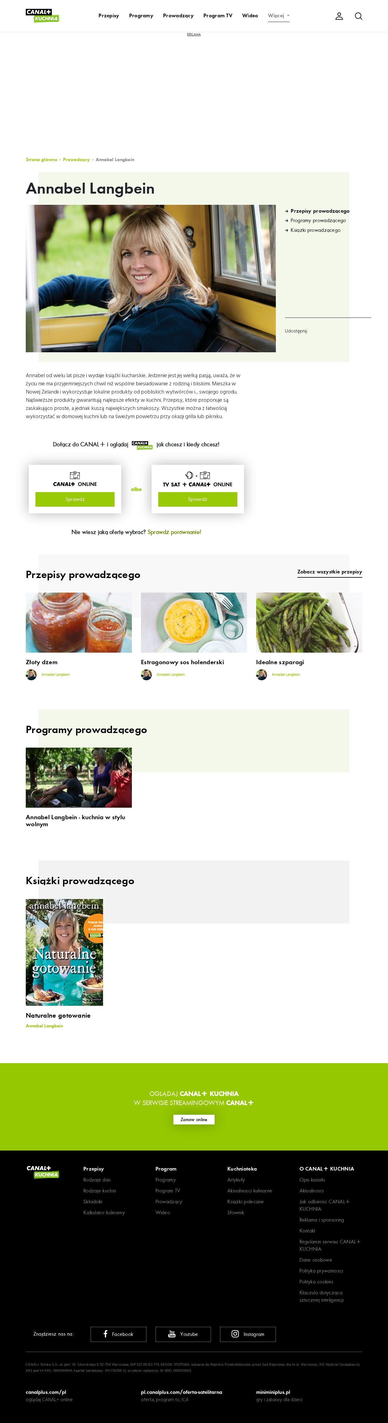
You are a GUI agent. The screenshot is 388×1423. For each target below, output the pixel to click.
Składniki (92, 1201)
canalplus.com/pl (46, 1392)
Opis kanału (312, 1180)
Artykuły (236, 1180)
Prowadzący (178, 16)
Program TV (217, 16)
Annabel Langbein (55, 675)
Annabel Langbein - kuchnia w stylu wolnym (75, 821)
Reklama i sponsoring (321, 1220)
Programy (141, 16)
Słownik (235, 1212)
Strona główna (41, 159)
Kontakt (307, 1231)
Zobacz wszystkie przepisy (330, 572)
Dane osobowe (316, 1260)
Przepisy (109, 16)
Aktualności (311, 1191)
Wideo (250, 16)
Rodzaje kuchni (99, 1191)
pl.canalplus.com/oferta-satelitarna (181, 1392)
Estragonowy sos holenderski (182, 662)
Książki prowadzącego (315, 230)
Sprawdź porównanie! (175, 532)
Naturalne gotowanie (58, 1015)
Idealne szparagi (280, 662)
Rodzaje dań (97, 1180)
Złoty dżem (42, 662)
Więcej (277, 16)
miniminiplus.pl (273, 1392)
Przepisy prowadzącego (320, 211)
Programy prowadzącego (318, 220)
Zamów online (194, 1119)
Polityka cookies (316, 1282)
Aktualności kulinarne (249, 1191)
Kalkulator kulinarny (104, 1212)
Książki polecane (245, 1201)
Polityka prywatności (321, 1271)
